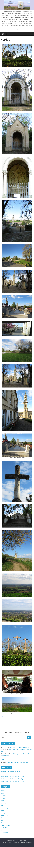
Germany (3, 803)
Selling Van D (4, 818)
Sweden (3, 823)
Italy (2, 805)
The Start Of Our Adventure (8, 828)
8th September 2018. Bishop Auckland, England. (13, 779)
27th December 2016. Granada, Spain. (19, 747)
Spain (2, 820)
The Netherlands (5, 825)
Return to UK (4, 815)
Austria (3, 790)
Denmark (3, 795)
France (3, 800)
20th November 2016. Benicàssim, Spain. (18, 762)
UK (2, 830)
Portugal (3, 813)
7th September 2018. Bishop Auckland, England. (13, 781)
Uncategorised (4, 832)
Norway (3, 810)
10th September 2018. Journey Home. (10, 774)
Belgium (3, 793)
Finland (3, 798)
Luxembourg (4, 808)
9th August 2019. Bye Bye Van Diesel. (10, 771)
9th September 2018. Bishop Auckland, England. (13, 776)
